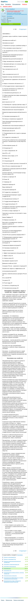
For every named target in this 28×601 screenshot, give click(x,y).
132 (25, 566)
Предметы (8, 4)
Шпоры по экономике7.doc (10, 559)
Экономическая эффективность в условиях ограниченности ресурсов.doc (13, 578)
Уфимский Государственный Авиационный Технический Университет (17, 13)
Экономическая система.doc (10, 575)
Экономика (9, 16)
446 (25, 568)
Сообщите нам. (17, 11)
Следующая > (23, 29)
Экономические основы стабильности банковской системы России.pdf (12, 581)
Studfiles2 (12, 9)
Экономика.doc (7, 568)
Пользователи (16, 4)
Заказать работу (7, 6)
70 (25, 575)
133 (25, 570)
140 (25, 564)
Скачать (11, 24)
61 (25, 557)
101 (25, 559)
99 (25, 572)
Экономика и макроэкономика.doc (11, 564)
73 (25, 577)
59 (25, 580)
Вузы (2, 4)
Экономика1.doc (7, 570)
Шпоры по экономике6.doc (10, 557)
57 (25, 561)
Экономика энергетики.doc (10, 566)
